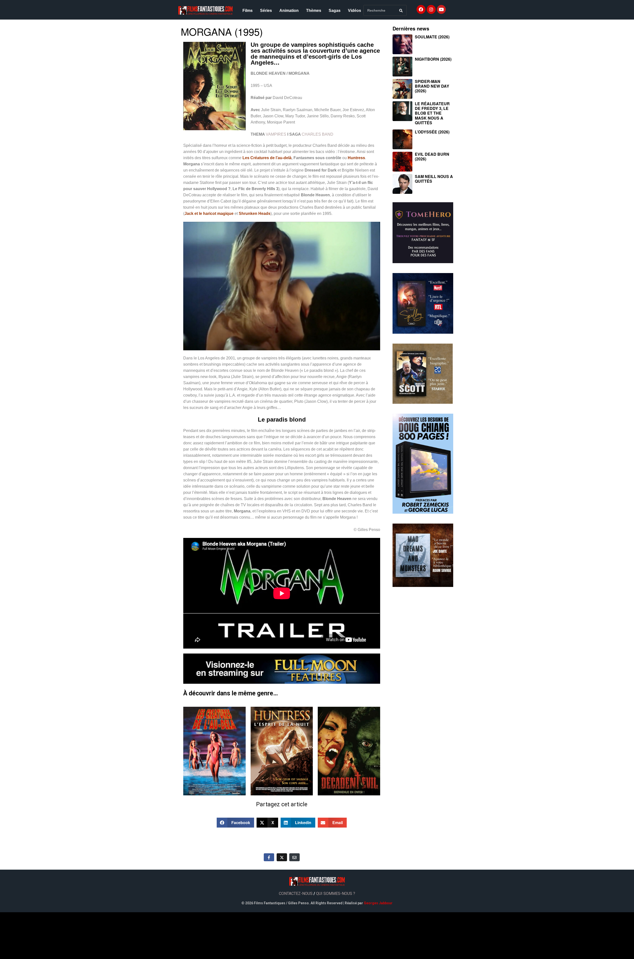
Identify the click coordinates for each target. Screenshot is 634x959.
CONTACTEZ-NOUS (296, 893)
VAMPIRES (276, 134)
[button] (235, 823)
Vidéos (354, 10)
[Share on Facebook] (269, 857)
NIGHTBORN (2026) (433, 59)
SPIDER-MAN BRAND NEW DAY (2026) (432, 86)
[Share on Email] (294, 857)
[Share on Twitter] (282, 857)
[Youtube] (441, 9)
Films (247, 10)
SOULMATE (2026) (432, 37)
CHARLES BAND (317, 134)
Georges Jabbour (378, 903)
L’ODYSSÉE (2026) (432, 132)
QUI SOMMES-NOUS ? (335, 893)
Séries (266, 10)
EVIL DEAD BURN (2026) (432, 156)
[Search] (401, 10)
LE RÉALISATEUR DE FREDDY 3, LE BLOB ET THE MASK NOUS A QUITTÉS (432, 113)
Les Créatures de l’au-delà (266, 158)
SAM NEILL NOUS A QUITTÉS (434, 179)
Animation (289, 10)
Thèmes (313, 10)
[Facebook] (421, 9)
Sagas (335, 10)
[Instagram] (431, 9)
